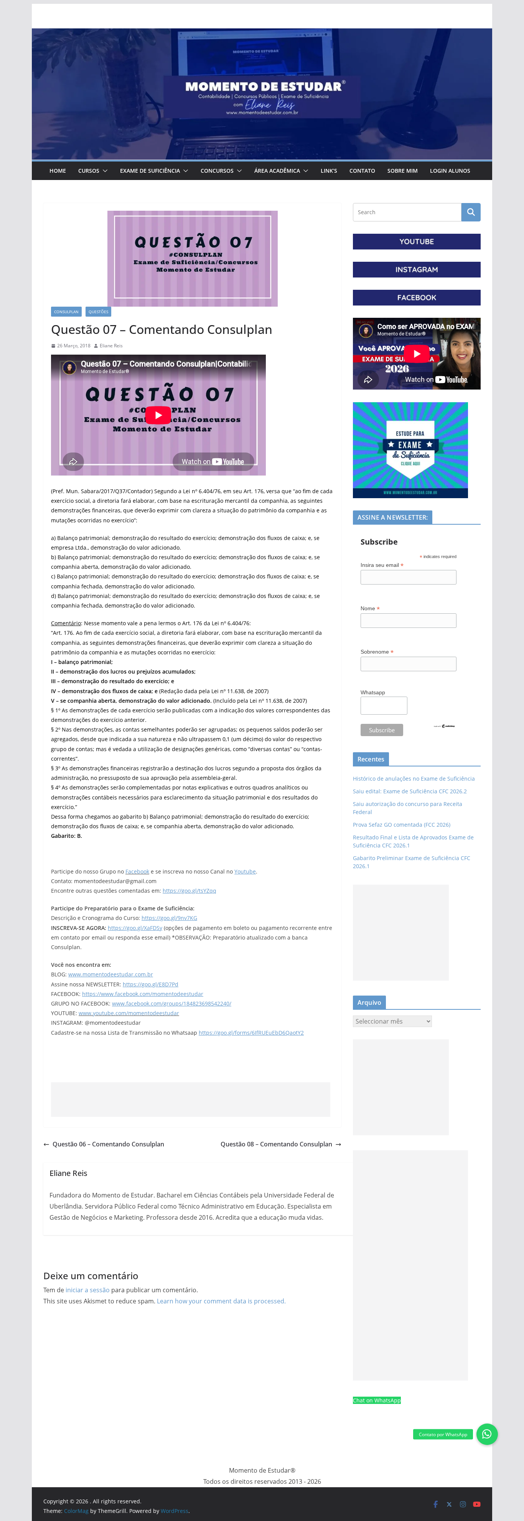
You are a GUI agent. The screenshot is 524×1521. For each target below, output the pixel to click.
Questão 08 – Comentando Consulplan (276, 1144)
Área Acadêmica (277, 170)
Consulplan (66, 311)
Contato (362, 170)
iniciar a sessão (88, 1290)
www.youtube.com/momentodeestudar (129, 1013)
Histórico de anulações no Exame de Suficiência (414, 778)
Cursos (88, 170)
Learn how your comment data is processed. (221, 1301)
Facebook (137, 871)
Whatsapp (373, 692)
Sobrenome (377, 652)
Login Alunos (450, 170)
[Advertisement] (190, 1099)
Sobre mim (402, 170)
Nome (370, 608)
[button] (103, 170)
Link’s (329, 170)
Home (57, 170)
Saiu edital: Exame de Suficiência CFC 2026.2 (410, 791)
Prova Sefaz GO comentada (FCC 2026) (401, 824)
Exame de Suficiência (150, 170)
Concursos (217, 170)
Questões (98, 311)
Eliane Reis (111, 345)
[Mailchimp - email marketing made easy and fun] (444, 728)
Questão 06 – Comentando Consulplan (108, 1144)
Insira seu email (382, 565)
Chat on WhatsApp (377, 1400)
